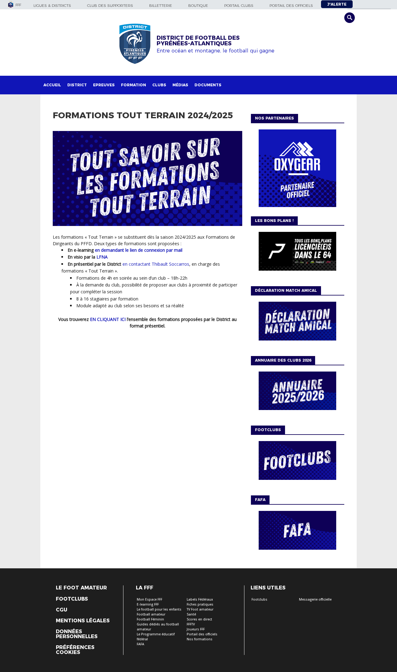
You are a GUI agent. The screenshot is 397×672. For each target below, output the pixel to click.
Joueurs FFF (196, 629)
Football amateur (151, 614)
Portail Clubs (238, 5)
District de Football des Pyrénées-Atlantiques (198, 40)
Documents (207, 85)
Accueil (52, 85)
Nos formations (199, 639)
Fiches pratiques (200, 604)
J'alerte (336, 4)
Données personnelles (76, 634)
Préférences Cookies (75, 650)
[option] (297, 169)
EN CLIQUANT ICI (108, 319)
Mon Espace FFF (149, 600)
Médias (180, 85)
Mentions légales (82, 620)
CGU (61, 609)
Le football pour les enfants (159, 609)
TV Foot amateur (200, 609)
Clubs (159, 85)
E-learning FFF (148, 604)
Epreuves (104, 85)
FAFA (140, 644)
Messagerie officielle (315, 600)
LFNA (102, 257)
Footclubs (72, 599)
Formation (133, 85)
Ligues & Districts (52, 5)
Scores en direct (199, 619)
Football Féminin (150, 619)
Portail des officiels (291, 5)
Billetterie (160, 5)
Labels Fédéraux (200, 600)
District (77, 85)
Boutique (198, 5)
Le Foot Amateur (81, 587)
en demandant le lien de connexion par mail (138, 250)
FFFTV (191, 624)
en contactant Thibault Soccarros (156, 264)
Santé (191, 614)
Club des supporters (110, 5)
